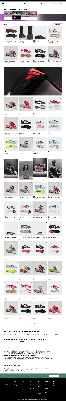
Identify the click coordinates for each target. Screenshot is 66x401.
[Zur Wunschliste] (62, 4)
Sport (38, 3)
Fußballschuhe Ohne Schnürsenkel (36, 334)
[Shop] (3, 3)
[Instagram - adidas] (57, 384)
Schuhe (35, 3)
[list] (33, 22)
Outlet (41, 3)
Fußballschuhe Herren (27, 334)
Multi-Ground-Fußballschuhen (21, 353)
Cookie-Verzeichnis (32, 399)
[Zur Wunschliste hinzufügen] (17, 27)
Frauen (29, 3)
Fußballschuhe (22, 341)
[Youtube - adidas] (57, 392)
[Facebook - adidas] (57, 382)
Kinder (32, 3)
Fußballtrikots (45, 334)
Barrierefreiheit (42, 399)
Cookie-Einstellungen (20, 399)
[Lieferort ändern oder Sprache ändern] (63, 2)
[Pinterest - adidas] (57, 388)
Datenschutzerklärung (37, 399)
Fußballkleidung (16, 334)
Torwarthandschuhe (55, 334)
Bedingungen (46, 399)
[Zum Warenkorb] (63, 4)
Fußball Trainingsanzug (7, 334)
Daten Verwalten (26, 399)
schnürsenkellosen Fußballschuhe (21, 359)
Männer (25, 3)
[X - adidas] (57, 386)
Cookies (29, 399)
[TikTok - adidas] (57, 390)
